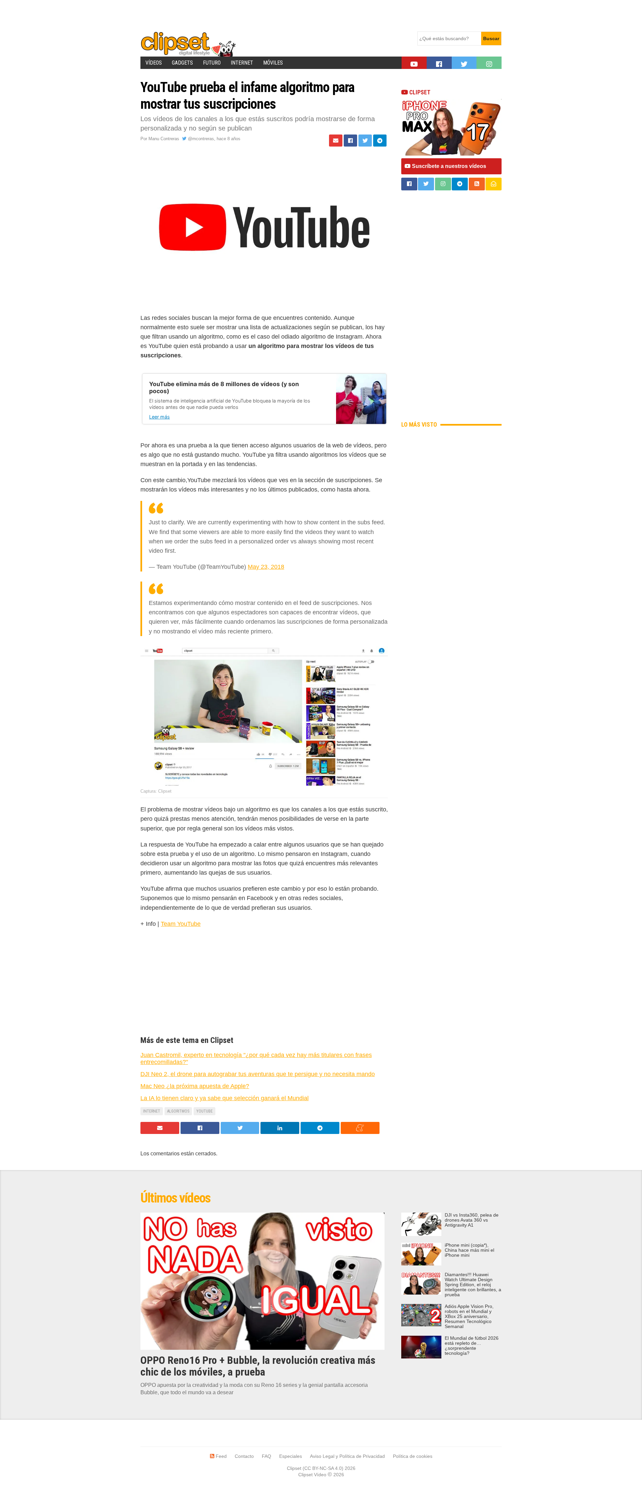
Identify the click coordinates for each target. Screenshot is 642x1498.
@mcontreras (200, 138)
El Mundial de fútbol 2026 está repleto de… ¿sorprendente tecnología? (472, 1346)
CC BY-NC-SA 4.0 (323, 1468)
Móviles (273, 63)
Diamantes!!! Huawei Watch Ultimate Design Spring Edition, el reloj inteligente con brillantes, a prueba (473, 1284)
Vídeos (153, 63)
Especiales (290, 1456)
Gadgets (182, 63)
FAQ (266, 1456)
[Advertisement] (262, 15)
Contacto (244, 1456)
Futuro (212, 63)
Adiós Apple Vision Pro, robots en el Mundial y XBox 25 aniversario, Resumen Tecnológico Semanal (469, 1316)
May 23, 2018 (266, 566)
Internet (242, 63)
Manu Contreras (163, 138)
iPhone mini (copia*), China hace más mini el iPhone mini (469, 1250)
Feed (220, 1456)
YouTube (204, 1111)
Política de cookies (412, 1456)
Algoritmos (178, 1111)
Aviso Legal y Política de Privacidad (347, 1456)
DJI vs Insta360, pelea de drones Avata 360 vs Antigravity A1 (472, 1220)
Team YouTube (181, 923)
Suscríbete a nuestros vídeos (448, 166)
